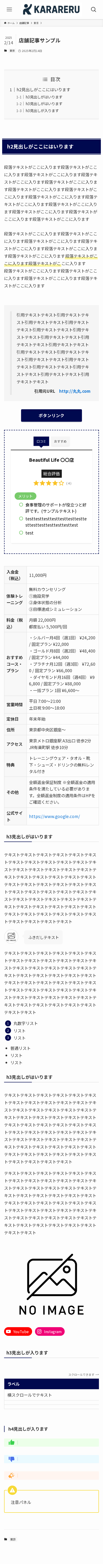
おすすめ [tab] (60, 441)
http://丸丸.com (75, 391)
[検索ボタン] (93, 9)
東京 (12, 50)
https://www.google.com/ (54, 816)
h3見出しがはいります (44, 96)
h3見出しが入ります (42, 110)
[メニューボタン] (9, 9)
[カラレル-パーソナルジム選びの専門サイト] (51, 9)
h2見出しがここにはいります (43, 89)
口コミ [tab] (41, 441)
